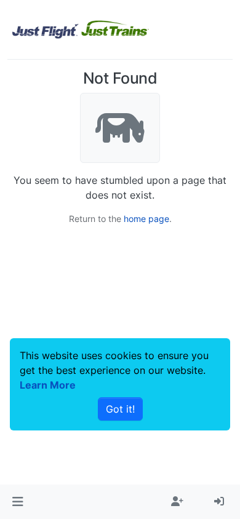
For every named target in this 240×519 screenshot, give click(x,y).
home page (146, 218)
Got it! (120, 409)
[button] (17, 501)
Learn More (48, 385)
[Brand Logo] (80, 29)
